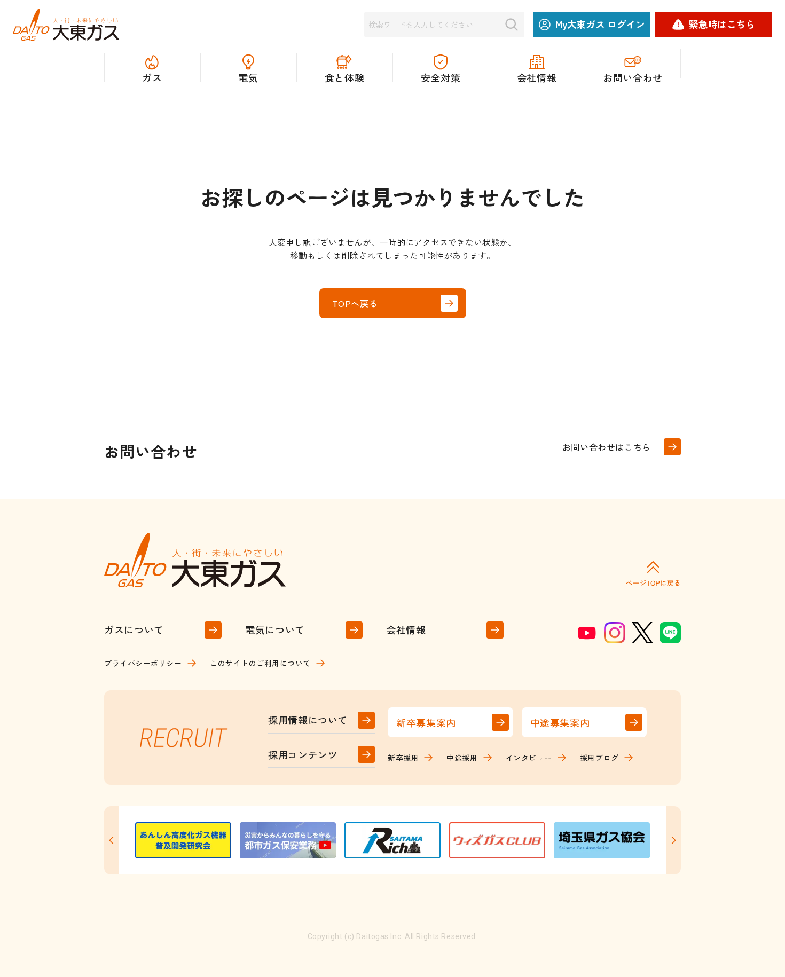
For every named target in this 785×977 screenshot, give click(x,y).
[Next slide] (673, 840)
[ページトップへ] (653, 573)
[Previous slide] (111, 840)
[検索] (511, 24)
